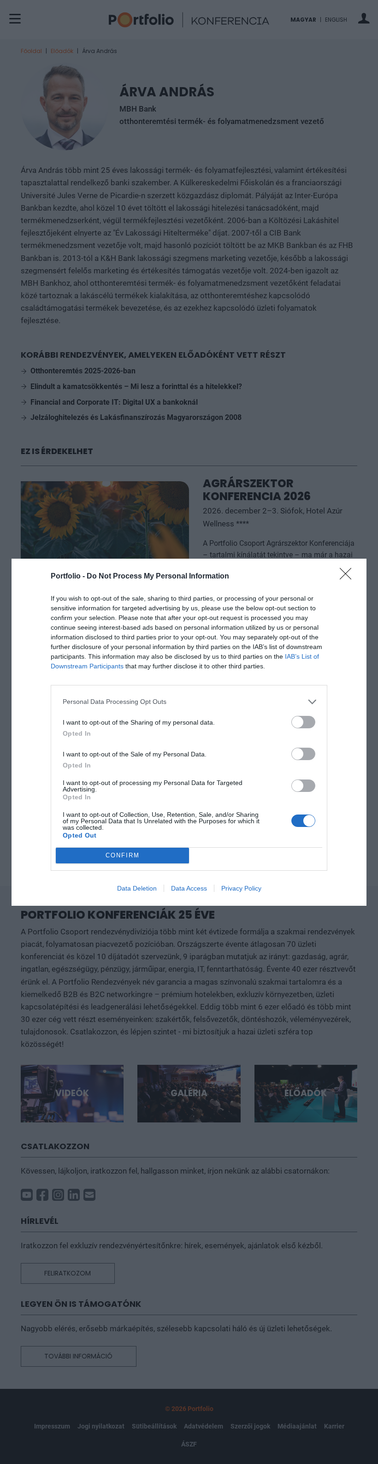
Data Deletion (137, 888)
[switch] (303, 722)
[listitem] (189, 702)
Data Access (189, 888)
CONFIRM (123, 855)
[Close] (348, 576)
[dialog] (189, 732)
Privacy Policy (241, 888)
